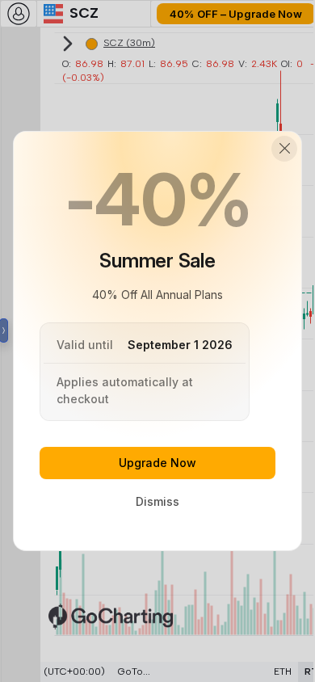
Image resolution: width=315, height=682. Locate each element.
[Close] (284, 149)
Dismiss (157, 501)
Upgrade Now (157, 462)
